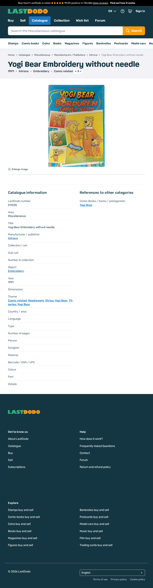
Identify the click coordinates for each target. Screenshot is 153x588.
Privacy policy (119, 579)
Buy (11, 20)
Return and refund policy (95, 467)
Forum (100, 20)
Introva (23, 71)
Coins (46, 43)
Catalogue (40, 20)
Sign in (140, 11)
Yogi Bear (86, 205)
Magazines (72, 43)
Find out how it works (122, 3)
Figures (87, 43)
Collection (62, 20)
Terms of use (100, 579)
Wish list (82, 20)
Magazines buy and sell (22, 538)
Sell (23, 20)
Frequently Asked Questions (97, 446)
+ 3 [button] (77, 71)
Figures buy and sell (20, 545)
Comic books (30, 43)
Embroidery (41, 71)
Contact (85, 453)
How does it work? (91, 439)
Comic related (63, 71)
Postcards (121, 43)
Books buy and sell (19, 531)
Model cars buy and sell (94, 524)
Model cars (138, 43)
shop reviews (100, 3)
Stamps (13, 43)
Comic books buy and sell (24, 517)
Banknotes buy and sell (94, 510)
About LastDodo (18, 439)
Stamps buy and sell (20, 510)
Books (57, 43)
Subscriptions (16, 467)
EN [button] (110, 11)
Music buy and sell (91, 531)
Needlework (36, 300)
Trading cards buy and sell (96, 545)
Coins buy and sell (19, 524)
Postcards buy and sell (94, 517)
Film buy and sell (90, 538)
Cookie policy (137, 579)
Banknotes (103, 43)
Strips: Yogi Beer (56, 300)
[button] (130, 11)
